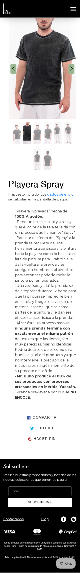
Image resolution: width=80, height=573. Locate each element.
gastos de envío (60, 194)
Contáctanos (13, 519)
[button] (13, 69)
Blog (45, 519)
